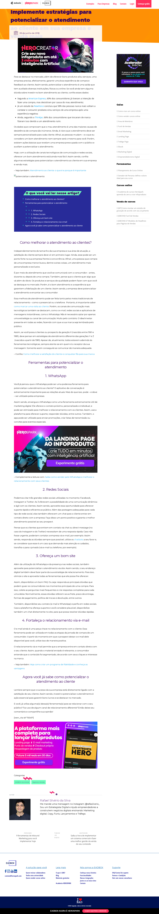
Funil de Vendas (124, 126)
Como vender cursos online (129, 116)
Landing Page (123, 136)
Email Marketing (124, 131)
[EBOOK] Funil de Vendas (128, 216)
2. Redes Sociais (38, 214)
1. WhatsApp (36, 210)
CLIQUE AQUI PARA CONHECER (96, 911)
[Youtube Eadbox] (12, 872)
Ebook (120, 146)
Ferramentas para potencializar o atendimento (46, 203)
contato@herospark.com (13, 876)
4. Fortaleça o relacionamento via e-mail (49, 221)
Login (132, 3)
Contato (123, 3)
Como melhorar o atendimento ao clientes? (44, 199)
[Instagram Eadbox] (9, 872)
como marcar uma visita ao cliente (31, 306)
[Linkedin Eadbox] (15, 872)
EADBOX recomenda (22, 782)
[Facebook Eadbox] (6, 872)
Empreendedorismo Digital (129, 157)
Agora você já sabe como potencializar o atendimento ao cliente (54, 225)
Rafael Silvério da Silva (55, 800)
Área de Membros (125, 121)
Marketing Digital (125, 152)
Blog (115, 3)
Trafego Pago (123, 141)
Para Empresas (104, 3)
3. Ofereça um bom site (41, 218)
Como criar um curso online (129, 111)
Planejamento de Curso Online (130, 170)
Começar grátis (144, 3)
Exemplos (90, 3)
